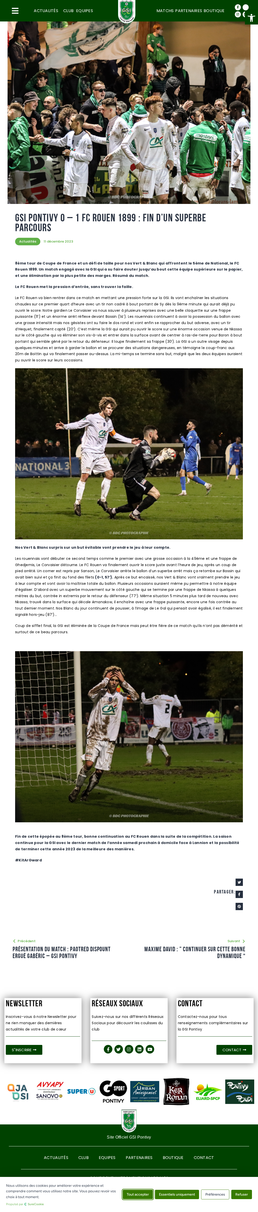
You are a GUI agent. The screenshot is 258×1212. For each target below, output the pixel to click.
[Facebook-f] (238, 7)
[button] (251, 17)
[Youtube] (150, 1049)
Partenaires (188, 11)
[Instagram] (238, 14)
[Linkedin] (139, 1049)
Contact (204, 1158)
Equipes (84, 11)
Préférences (215, 1194)
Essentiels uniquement (177, 1194)
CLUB (68, 11)
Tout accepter (138, 1194)
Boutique (214, 11)
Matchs (165, 11)
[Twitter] (246, 7)
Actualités (46, 11)
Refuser (241, 1194)
